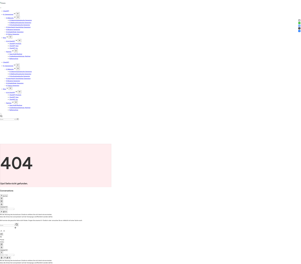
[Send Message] (4, 212)
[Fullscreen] (1, 201)
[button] (15, 119)
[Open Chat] (1, 234)
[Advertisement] (150, 132)
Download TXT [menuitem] (4, 207)
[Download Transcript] (1, 204)
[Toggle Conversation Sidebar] (1, 198)
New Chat (5, 196)
